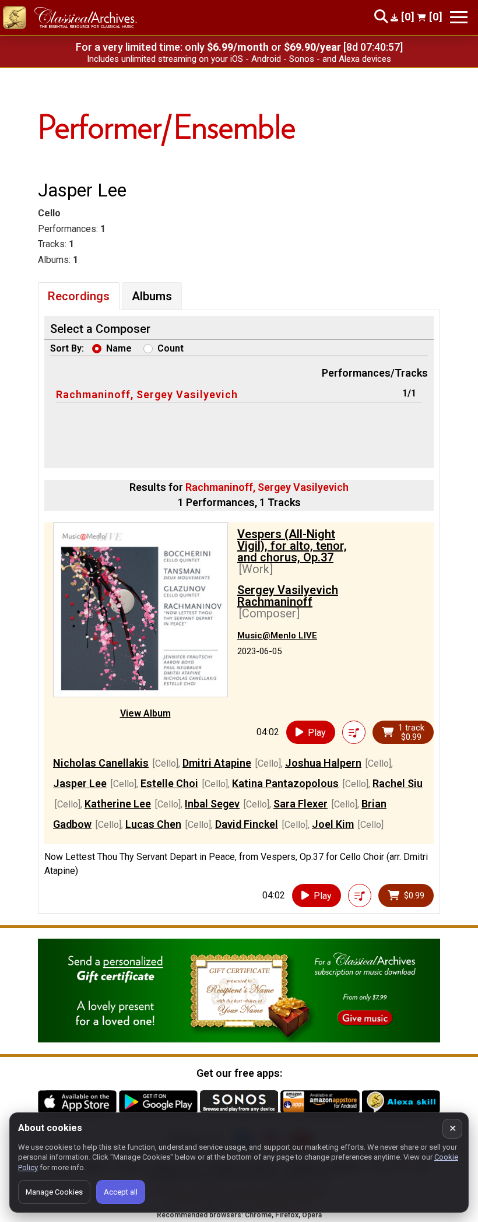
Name (119, 348)
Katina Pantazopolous (285, 783)
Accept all (121, 1192)
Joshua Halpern (323, 763)
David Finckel (246, 824)
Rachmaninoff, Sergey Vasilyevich (147, 394)
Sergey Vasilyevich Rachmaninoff (287, 596)
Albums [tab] (152, 296)
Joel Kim (333, 824)
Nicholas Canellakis (101, 763)
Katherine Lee (118, 804)
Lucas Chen (153, 824)
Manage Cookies (54, 1192)
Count (170, 348)
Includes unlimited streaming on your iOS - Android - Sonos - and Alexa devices (239, 59)
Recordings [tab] (79, 296)
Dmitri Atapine (216, 763)
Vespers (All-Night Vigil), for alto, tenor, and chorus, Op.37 (292, 545)
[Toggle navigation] (458, 17)
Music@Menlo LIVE (277, 635)
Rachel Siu (397, 783)
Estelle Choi (169, 783)
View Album (145, 713)
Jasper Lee (80, 783)
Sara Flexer (300, 804)
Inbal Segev (212, 804)
